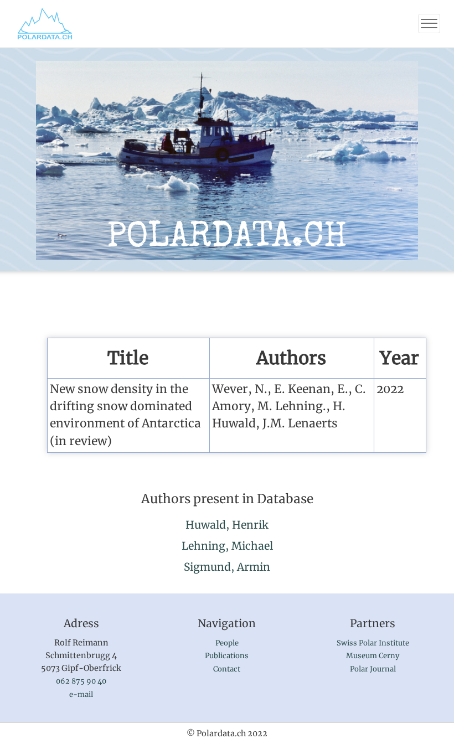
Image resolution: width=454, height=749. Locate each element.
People (227, 643)
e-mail (81, 694)
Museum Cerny (372, 655)
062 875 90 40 (81, 681)
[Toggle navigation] (429, 23)
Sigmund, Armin (227, 567)
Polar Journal (373, 669)
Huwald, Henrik (227, 524)
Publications (227, 655)
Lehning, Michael (227, 545)
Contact (226, 669)
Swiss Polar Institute (373, 643)
